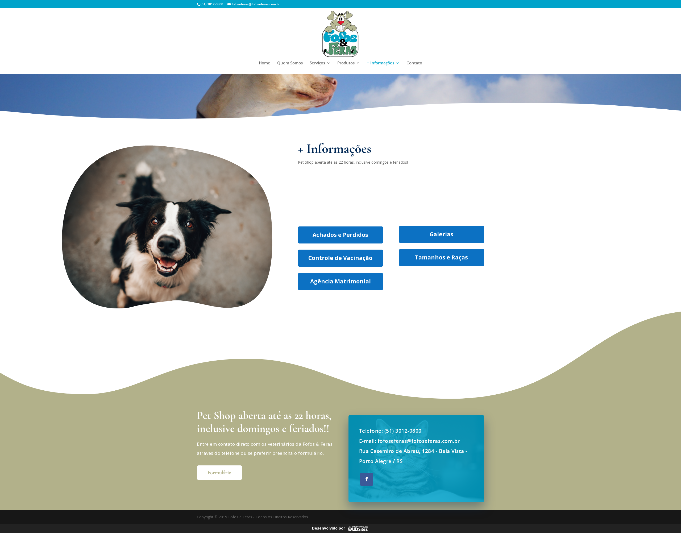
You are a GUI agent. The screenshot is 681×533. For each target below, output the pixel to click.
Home (264, 63)
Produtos (346, 63)
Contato (414, 63)
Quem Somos (290, 63)
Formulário (219, 472)
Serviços (317, 63)
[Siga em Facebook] (366, 479)
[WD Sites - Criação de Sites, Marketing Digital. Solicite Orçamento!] (357, 528)
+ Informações (380, 63)
